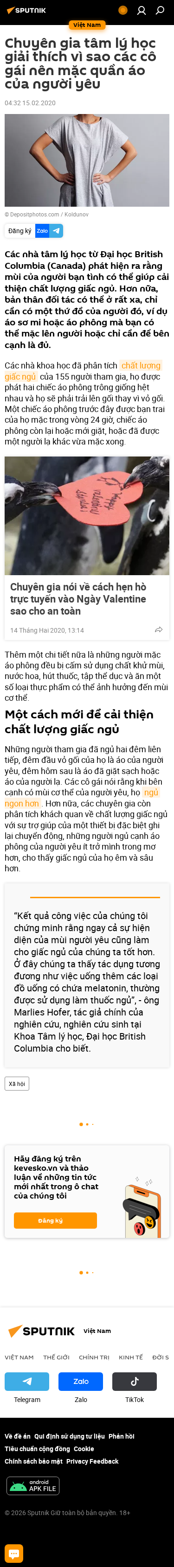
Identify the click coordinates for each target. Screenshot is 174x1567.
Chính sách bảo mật (34, 1461)
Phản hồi (122, 1436)
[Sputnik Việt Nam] (28, 13)
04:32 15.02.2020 (30, 102)
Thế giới (56, 1357)
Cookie (84, 1448)
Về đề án (18, 1436)
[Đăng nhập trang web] (141, 10)
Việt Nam (19, 1357)
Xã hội (17, 1083)
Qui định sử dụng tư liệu (69, 1436)
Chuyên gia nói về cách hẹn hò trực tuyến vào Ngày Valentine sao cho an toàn (78, 599)
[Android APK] (32, 1487)
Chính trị (94, 1357)
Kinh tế (131, 1357)
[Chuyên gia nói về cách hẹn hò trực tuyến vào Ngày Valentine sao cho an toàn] (87, 516)
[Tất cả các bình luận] (14, 1553)
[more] (158, 629)
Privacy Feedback (92, 1461)
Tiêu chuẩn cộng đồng (37, 1448)
